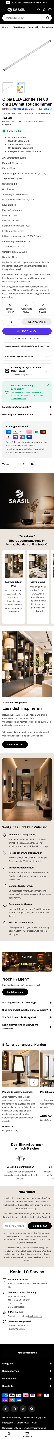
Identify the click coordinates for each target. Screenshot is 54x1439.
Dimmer (47, 109)
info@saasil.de (35, 1316)
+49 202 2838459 (16, 1296)
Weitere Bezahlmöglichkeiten (27, 338)
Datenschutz (23, 1423)
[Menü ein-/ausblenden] (4, 9)
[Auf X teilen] (23, 464)
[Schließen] (48, 385)
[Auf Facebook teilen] (15, 464)
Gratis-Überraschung (26, 1208)
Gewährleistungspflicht (35, 1417)
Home (5, 27)
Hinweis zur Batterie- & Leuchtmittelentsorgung (24, 1428)
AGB (34, 1423)
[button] (20, 1092)
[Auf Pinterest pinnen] (32, 464)
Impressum (7, 1423)
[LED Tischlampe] (34, 1082)
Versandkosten (18, 121)
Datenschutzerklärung (26, 1243)
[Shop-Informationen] (47, 371)
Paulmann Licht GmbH (23, 109)
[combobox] (27, 17)
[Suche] (47, 18)
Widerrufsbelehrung (11, 1417)
